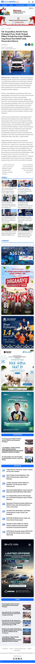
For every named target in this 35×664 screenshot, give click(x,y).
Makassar (29, 5)
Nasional (4, 5)
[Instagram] (21, 658)
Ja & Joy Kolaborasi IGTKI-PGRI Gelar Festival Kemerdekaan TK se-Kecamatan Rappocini (27, 168)
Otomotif (9, 28)
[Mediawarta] (10, 2)
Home (2, 28)
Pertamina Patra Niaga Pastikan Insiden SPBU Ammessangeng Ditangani (10, 605)
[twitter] (29, 45)
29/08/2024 (4, 45)
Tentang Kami (16, 650)
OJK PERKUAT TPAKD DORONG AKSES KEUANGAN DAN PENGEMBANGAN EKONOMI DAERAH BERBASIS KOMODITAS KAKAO (11, 639)
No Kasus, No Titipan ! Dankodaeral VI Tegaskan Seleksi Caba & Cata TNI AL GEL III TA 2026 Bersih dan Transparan (12, 631)
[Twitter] (16, 658)
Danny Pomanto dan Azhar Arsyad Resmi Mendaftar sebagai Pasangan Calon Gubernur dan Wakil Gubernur (8, 169)
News (11, 5)
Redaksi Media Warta (10, 48)
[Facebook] (14, 658)
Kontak (11, 648)
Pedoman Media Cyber (20, 648)
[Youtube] (19, 658)
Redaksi (29, 648)
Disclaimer (5, 648)
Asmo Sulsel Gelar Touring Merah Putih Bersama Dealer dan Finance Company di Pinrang (11, 614)
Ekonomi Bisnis (20, 5)
